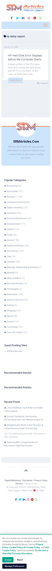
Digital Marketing (13, 480)
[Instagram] (29, 18)
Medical (10, 272)
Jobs (9, 256)
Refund (19, 483)
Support (44, 83)
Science (10, 305)
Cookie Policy (16, 547)
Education (11, 213)
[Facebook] (11, 18)
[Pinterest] (35, 18)
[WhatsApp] (40, 18)
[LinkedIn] (23, 18)
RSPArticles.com (14, 351)
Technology (12, 327)
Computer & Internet (16, 202)
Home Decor (12, 251)
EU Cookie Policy (32, 547)
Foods (9, 235)
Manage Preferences (14, 566)
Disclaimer (27, 480)
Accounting (12, 186)
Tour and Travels (14, 332)
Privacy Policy (40, 480)
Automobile (12, 191)
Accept (8, 560)
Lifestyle (11, 262)
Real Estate (12, 294)
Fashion (10, 229)
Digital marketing (14, 207)
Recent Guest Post (15, 300)
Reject (20, 560)
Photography (13, 289)
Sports (10, 316)
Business (11, 197)
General (10, 240)
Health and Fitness (15, 245)
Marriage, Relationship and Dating (22, 267)
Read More (15, 80)
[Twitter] (17, 18)
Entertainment (13, 224)
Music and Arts (14, 278)
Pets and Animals (15, 283)
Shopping (11, 311)
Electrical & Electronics (17, 218)
